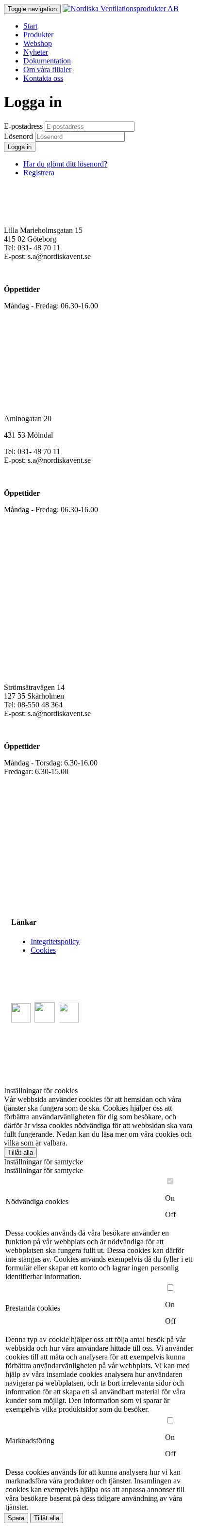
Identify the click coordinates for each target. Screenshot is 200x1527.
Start (30, 26)
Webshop (37, 43)
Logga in (20, 147)
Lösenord (18, 136)
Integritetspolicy (55, 941)
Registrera (38, 172)
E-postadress (23, 126)
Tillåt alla (20, 1152)
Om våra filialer (47, 69)
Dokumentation (47, 61)
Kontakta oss (43, 78)
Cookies (43, 950)
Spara (16, 1518)
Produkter (38, 35)
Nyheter (35, 52)
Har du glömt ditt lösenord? (65, 164)
